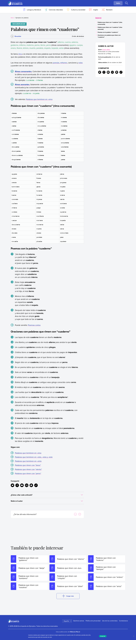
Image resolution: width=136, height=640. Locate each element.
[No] (134, 636)
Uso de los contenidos (109, 621)
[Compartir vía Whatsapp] (31, 485)
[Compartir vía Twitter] (12, 485)
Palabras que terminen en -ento (28, 461)
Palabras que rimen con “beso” (28, 465)
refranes (63, 62)
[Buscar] (126, 3)
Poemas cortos (34, 325)
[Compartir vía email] (22, 485)
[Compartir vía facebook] (17, 485)
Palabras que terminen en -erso (28, 453)
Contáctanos (123, 621)
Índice (118, 3)
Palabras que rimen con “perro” (28, 473)
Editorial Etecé (75, 632)
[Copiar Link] (36, 485)
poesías (56, 62)
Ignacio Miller (106, 49)
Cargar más (70, 596)
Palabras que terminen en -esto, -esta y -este (34, 457)
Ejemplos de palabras (22, 18)
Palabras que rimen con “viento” (28, 469)
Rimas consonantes (23, 71)
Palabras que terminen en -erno (39, 99)
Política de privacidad (93, 621)
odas (81, 62)
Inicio (12, 18)
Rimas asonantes (22, 84)
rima (20, 54)
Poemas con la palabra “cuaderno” (108, 32)
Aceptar (102, 636)
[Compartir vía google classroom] (26, 485)
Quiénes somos (78, 621)
